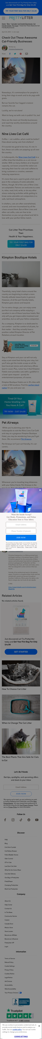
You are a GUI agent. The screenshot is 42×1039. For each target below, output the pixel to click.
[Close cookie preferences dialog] (39, 1026)
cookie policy (17, 1029)
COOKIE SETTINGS (21, 1036)
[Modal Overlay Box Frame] (21, 519)
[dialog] (21, 519)
